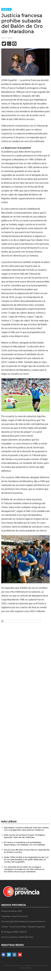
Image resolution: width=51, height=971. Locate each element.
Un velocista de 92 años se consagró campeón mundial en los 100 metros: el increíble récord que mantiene (24, 869)
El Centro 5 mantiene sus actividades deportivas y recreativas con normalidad (24, 843)
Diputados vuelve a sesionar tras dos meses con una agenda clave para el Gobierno (26, 828)
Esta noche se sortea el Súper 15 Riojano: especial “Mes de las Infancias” (24, 836)
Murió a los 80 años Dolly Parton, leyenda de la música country (26, 851)
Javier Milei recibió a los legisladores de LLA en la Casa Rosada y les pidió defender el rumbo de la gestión (26, 859)
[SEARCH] (49, 2)
